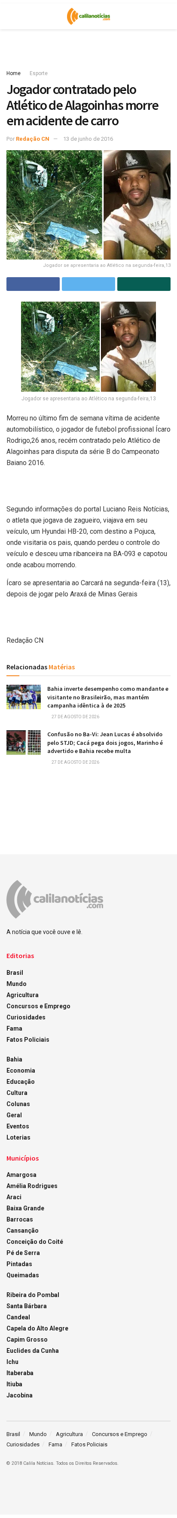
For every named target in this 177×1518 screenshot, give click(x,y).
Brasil (14, 972)
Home (13, 73)
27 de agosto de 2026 (75, 716)
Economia (20, 1070)
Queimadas (22, 1275)
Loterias (18, 1137)
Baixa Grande (25, 1208)
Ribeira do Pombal (32, 1294)
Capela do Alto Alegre (37, 1328)
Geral (14, 1115)
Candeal (18, 1317)
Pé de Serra (23, 1252)
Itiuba (14, 1384)
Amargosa (21, 1174)
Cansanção (22, 1230)
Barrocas (19, 1219)
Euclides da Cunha (32, 1350)
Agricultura (22, 995)
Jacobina (19, 1395)
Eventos (17, 1126)
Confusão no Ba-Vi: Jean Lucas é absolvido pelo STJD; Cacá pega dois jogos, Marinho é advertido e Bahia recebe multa (105, 742)
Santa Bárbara (26, 1306)
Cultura (16, 1092)
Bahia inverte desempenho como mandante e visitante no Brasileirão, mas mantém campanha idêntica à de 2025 (107, 697)
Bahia (14, 1059)
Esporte (39, 73)
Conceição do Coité (34, 1241)
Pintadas (19, 1264)
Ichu (12, 1361)
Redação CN (32, 139)
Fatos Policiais (27, 1039)
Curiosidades (26, 1017)
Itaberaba (20, 1373)
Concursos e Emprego (38, 1006)
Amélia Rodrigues (32, 1185)
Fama (14, 1028)
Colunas (18, 1104)
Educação (20, 1081)
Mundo (16, 983)
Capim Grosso (27, 1339)
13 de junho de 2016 (88, 139)
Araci (13, 1197)
